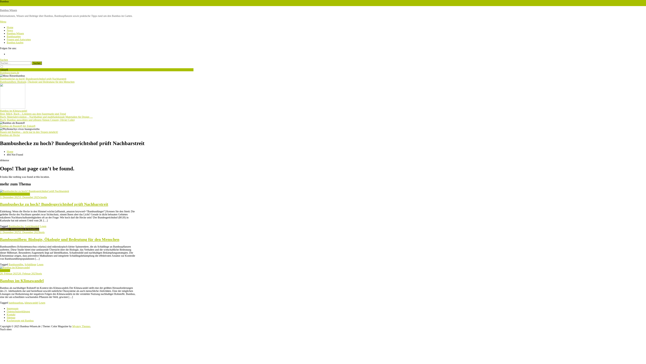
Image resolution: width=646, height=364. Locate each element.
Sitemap (11, 317)
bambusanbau (16, 302)
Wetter (29, 4)
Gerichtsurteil (32, 226)
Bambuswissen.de (9, 72)
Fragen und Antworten (19, 39)
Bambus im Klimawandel (13, 110)
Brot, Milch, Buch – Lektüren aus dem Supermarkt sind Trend (33, 113)
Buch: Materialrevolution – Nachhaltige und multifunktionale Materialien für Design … (46, 116)
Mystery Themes (81, 326)
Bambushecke (16, 226)
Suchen (4, 59)
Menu (3, 21)
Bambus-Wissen (15, 33)
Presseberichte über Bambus (15, 194)
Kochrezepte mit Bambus (20, 320)
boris (42, 232)
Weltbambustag (41, 4)
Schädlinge (30, 264)
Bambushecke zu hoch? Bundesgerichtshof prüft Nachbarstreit (33, 78)
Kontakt (11, 314)
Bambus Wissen (8, 10)
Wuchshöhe (6, 4)
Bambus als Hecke (10, 135)
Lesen (43, 226)
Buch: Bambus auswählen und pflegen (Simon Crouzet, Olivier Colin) (37, 119)
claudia (43, 197)
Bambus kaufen (15, 42)
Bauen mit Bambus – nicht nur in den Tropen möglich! (29, 132)
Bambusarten (14, 36)
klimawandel (31, 302)
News (10, 30)
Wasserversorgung (59, 4)
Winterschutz (19, 4)
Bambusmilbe (16, 264)
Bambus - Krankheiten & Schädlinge (19, 229)
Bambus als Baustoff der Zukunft (17, 126)
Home (10, 27)
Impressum (12, 308)
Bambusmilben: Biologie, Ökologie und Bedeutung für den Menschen (37, 81)
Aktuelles (5, 270)
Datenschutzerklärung (18, 311)
